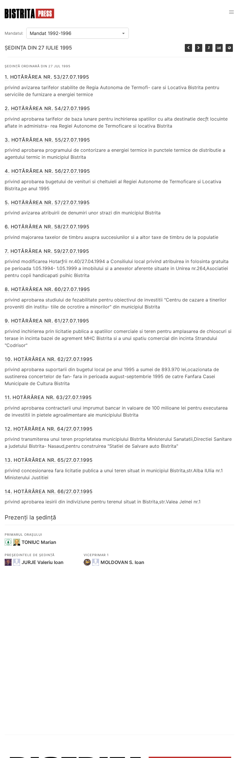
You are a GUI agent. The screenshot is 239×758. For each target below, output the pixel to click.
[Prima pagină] (229, 48)
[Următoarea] (198, 48)
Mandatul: (14, 33)
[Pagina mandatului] (219, 48)
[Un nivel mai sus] (208, 48)
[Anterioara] (188, 48)
